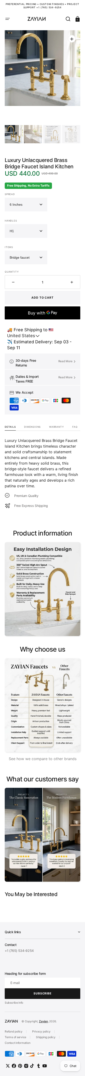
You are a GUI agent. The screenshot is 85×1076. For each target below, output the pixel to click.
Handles (11, 220)
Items (9, 247)
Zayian (43, 1021)
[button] (7, 19)
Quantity (12, 271)
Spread (10, 194)
